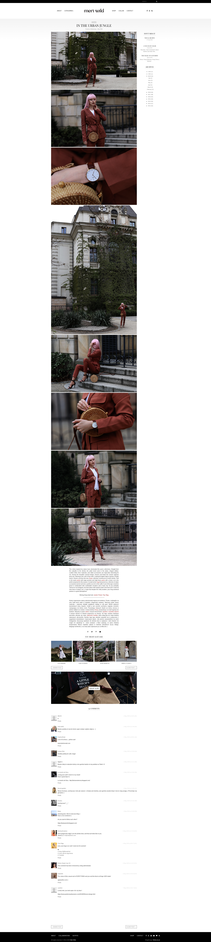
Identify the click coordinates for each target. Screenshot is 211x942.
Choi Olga (61, 843)
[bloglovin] (156, 936)
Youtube (61, 855)
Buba (59, 811)
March (149, 87)
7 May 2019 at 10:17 (128, 888)
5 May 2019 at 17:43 (128, 831)
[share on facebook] (87, 631)
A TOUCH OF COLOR (149, 46)
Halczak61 (61, 726)
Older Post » (131, 667)
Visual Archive (149, 38)
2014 (149, 101)
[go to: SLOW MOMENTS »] (104, 661)
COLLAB (121, 10)
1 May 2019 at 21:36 (129, 726)
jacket (78, 580)
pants (103, 580)
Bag (107, 595)
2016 (149, 96)
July (149, 78)
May (149, 82)
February (149, 89)
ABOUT (59, 10)
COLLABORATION (64, 935)
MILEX (60, 716)
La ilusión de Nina (63, 772)
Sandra (60, 800)
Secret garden (62, 788)
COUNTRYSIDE (62, 663)
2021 (149, 74)
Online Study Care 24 (64, 863)
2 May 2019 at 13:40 (129, 772)
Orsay (90, 578)
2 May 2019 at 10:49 (129, 751)
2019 (149, 76)
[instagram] (149, 11)
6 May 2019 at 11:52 (128, 863)
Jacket (96, 595)
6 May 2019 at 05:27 (128, 843)
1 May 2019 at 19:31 (129, 716)
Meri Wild (73, 940)
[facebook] (147, 11)
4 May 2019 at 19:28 (129, 811)
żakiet (87, 611)
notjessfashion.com (70, 835)
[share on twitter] (92, 631)
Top (104, 595)
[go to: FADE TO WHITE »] (83, 661)
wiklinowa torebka (92, 615)
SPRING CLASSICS (126, 663)
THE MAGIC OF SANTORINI (149, 55)
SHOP (114, 10)
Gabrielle (60, 873)
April (149, 85)
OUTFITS (94, 21)
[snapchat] (151, 936)
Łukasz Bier (61, 751)
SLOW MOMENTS (104, 663)
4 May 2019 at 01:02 (129, 800)
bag (98, 582)
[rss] (159, 936)
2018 (149, 92)
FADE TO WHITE (83, 663)
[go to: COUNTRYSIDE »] (61, 661)
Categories (68, 10)
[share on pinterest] (96, 631)
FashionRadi (61, 737)
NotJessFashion (62, 831)
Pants (100, 595)
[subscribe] (152, 11)
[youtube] (154, 936)
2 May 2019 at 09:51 (129, 737)
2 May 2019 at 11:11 (129, 761)
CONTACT (130, 10)
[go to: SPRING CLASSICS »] (126, 661)
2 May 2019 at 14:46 (129, 788)
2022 (149, 71)
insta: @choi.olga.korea (66, 853)
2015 (149, 99)
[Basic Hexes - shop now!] (94, 703)
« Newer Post (57, 667)
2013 (149, 103)
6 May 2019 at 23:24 (128, 873)
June (149, 80)
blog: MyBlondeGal (64, 851)
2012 (149, 105)
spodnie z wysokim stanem (111, 611)
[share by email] (100, 631)
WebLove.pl (156, 940)
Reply (59, 721)
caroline (60, 888)
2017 (149, 94)
